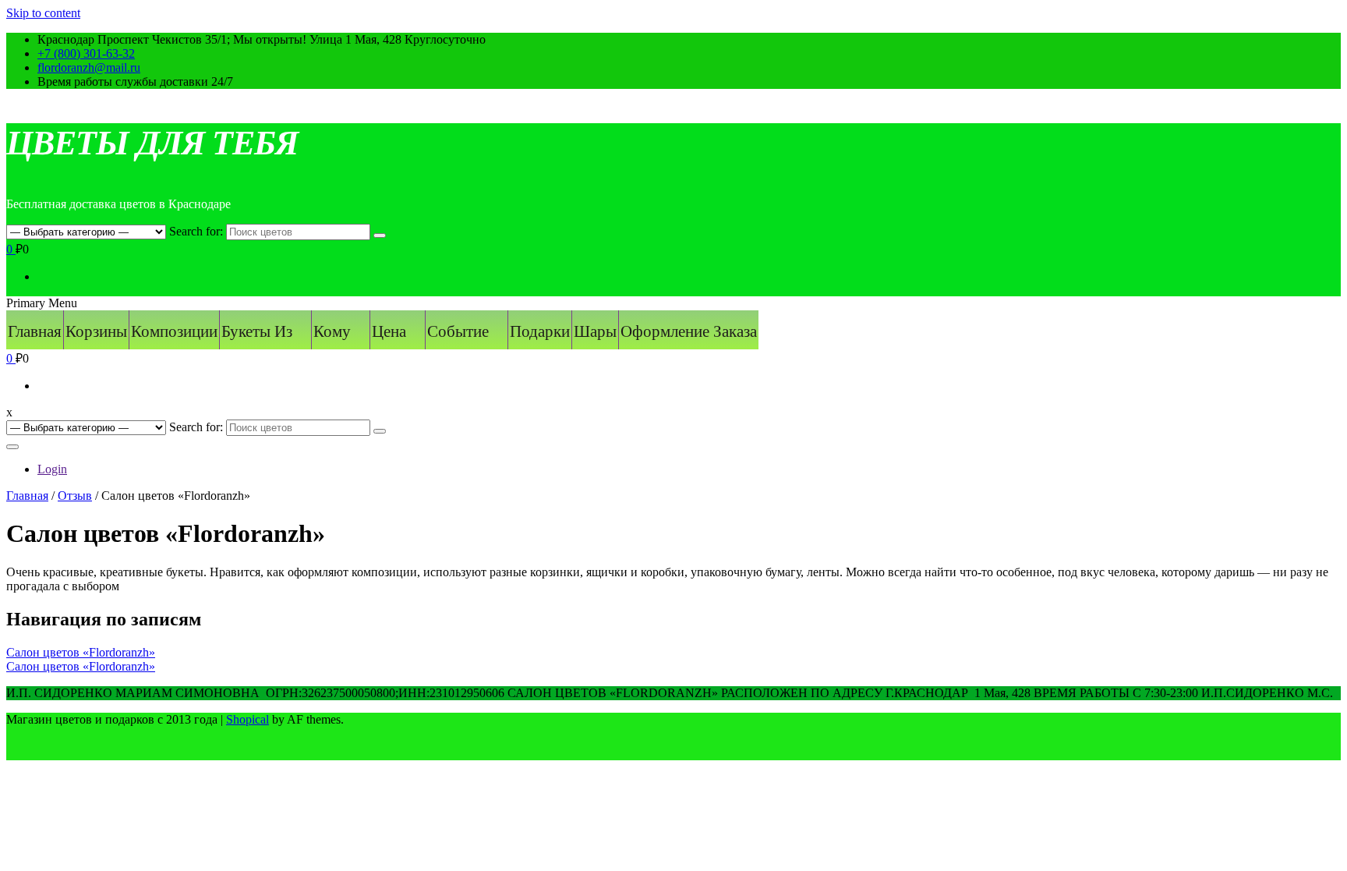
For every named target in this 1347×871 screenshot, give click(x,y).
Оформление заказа (688, 331)
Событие (458, 331)
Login (52, 469)
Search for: (196, 231)
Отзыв (75, 495)
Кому (332, 331)
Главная (35, 331)
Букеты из (256, 331)
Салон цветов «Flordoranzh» (80, 652)
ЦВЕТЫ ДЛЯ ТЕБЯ (152, 143)
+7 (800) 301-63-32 (86, 53)
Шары (595, 331)
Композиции (174, 331)
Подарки (540, 331)
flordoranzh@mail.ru (88, 67)
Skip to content (43, 12)
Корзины (96, 331)
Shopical (247, 719)
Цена (389, 331)
